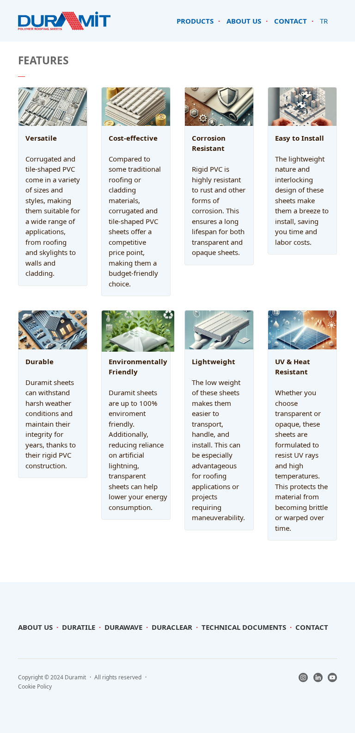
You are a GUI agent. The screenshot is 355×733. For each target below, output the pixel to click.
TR (324, 20)
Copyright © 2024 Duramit (52, 677)
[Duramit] (64, 20)
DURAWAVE (123, 627)
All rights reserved (117, 677)
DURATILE (78, 627)
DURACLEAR (172, 627)
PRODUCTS (195, 20)
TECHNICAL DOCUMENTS (244, 627)
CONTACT (290, 20)
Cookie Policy (35, 686)
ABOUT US (243, 20)
